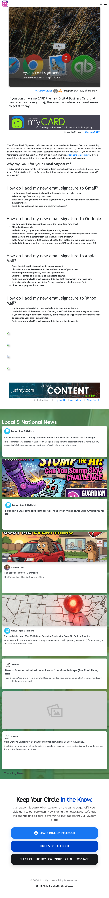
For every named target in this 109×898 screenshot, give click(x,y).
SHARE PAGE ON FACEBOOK (57, 833)
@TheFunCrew (42, 400)
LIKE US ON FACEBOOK (54, 846)
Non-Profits (93, 400)
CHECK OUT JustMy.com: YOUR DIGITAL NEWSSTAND (54, 859)
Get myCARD (92, 132)
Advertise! (76, 400)
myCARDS (60, 400)
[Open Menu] (105, 3)
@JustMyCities (43, 90)
